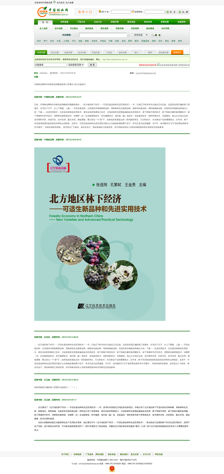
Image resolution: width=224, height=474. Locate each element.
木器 (59, 41)
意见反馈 (135, 454)
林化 (167, 41)
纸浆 (117, 41)
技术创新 (59, 28)
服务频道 (150, 28)
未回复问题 (164, 52)
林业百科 (148, 22)
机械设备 (145, 41)
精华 (150, 52)
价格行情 (115, 22)
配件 (137, 41)
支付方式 (147, 454)
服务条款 (112, 454)
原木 (52, 41)
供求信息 (64, 22)
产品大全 (81, 22)
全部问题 (41, 52)
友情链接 (77, 454)
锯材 (87, 41)
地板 (80, 41)
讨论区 (109, 52)
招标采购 (120, 28)
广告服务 (90, 454)
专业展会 (74, 28)
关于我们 (65, 454)
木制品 (103, 41)
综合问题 (55, 52)
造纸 (124, 41)
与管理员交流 (183, 65)
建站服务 (124, 454)
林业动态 (131, 22)
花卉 (160, 41)
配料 (130, 41)
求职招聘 (135, 28)
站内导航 (165, 28)
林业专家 (123, 52)
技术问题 (82, 52)
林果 (173, 41)
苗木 (39, 41)
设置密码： (139, 12)
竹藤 (110, 41)
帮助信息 (159, 454)
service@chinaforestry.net (146, 73)
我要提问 (177, 52)
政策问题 (68, 52)
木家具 (94, 41)
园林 (154, 41)
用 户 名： (106, 12)
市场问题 (96, 52)
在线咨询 (181, 22)
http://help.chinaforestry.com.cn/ (115, 59)
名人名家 (43, 28)
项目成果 (104, 28)
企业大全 (98, 22)
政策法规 (165, 22)
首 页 (45, 22)
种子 (46, 41)
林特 (180, 41)
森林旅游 (89, 28)
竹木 (74, 41)
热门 (136, 52)
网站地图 (100, 454)
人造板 (66, 41)
